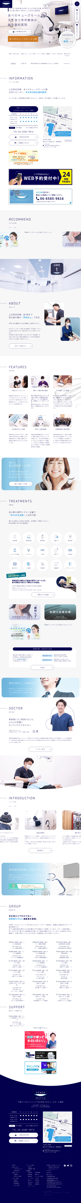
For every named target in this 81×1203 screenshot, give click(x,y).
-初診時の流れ (16, 1170)
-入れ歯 (36, 1178)
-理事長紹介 (16, 1181)
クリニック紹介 (41, 53)
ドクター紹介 (40, 749)
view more (66, 63)
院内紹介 (40, 850)
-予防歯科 (30, 1184)
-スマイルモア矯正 (39, 1176)
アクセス (54, 53)
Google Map (68, 140)
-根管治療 (30, 1174)
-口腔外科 (37, 1180)
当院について (24, 53)
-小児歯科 (37, 1182)
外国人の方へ (67, 53)
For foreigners (66, 55)
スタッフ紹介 (32, 53)
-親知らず (37, 1174)
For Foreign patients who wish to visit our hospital (53, 1186)
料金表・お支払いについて (54, 1165)
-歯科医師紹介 (16, 1183)
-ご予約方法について (18, 1168)
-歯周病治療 (37, 1172)
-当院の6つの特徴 (17, 1176)
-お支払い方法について (53, 1168)
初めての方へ (16, 53)
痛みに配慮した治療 (20, 484)
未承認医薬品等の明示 (52, 1178)
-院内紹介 (30, 1167)
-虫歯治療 (30, 1172)
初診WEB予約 (24, 137)
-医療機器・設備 (31, 1168)
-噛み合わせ (30, 1182)
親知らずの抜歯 (43, 595)
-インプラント (31, 1178)
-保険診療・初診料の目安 (53, 1167)
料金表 (42, 667)
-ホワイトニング (31, 1186)
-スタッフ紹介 (16, 1185)
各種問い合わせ (23, 143)
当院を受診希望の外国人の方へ (55, 1184)
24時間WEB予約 (21, 32)
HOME (10, 53)
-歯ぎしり (30, 1180)
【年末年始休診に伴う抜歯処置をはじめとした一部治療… (44, 63)
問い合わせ (60, 53)
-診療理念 (15, 1174)
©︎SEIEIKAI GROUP (48, 1194)
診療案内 (48, 53)
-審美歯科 (37, 1184)
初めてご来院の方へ (21, 346)
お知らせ (49, 1172)
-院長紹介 (15, 1180)
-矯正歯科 (30, 1176)
